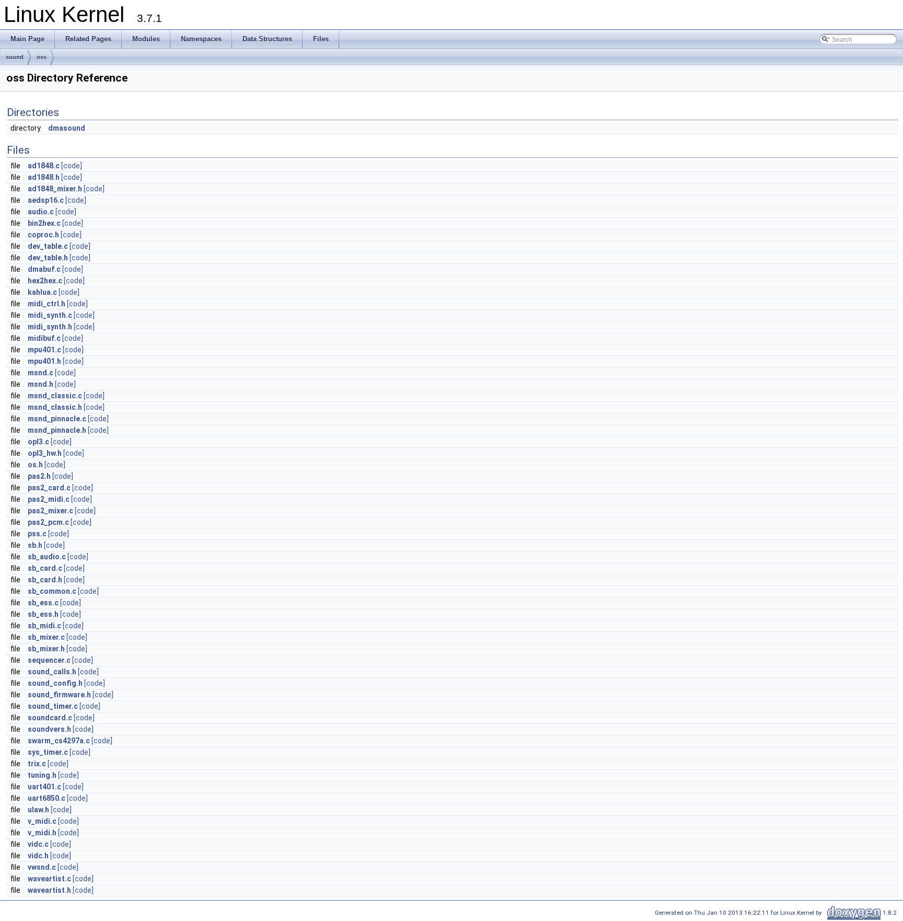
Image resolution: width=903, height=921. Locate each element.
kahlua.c (42, 292)
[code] (71, 166)
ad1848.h (44, 177)
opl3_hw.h (45, 453)
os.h (35, 464)
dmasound (66, 128)
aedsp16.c (46, 200)
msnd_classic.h (55, 407)
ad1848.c (44, 166)
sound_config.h (55, 683)
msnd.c (40, 373)
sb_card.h (45, 579)
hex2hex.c (45, 281)
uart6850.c (46, 798)
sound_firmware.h (59, 694)
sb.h (35, 545)
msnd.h (40, 384)
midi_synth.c (50, 315)
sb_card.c (45, 568)
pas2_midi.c (49, 499)
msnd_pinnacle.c (57, 419)
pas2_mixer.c (50, 510)
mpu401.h (44, 361)
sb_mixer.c (46, 637)
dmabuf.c (44, 269)
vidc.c (38, 844)
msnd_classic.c (55, 396)
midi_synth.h (50, 327)
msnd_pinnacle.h (57, 430)
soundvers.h (49, 729)
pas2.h (39, 476)
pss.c (37, 533)
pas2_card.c (49, 487)
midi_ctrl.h (46, 304)
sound (15, 57)
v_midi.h (42, 832)
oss (42, 57)
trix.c (37, 763)
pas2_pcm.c (48, 522)
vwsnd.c (42, 867)
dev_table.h (48, 258)
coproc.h (43, 235)
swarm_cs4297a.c (59, 740)
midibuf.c (44, 338)
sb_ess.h (43, 614)
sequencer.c (49, 660)
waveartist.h (49, 890)
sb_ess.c (43, 602)
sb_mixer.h (46, 648)
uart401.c (44, 786)
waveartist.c (49, 878)
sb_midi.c (44, 625)
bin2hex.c (44, 223)
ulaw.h (38, 809)
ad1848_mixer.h (55, 189)
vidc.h (38, 855)
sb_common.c (52, 591)
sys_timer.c (48, 752)
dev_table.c (48, 246)
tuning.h (42, 775)
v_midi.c (42, 821)
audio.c (41, 212)
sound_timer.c (53, 706)
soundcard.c (50, 717)
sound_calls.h (52, 671)
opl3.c (38, 442)
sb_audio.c (47, 556)
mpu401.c (44, 350)
